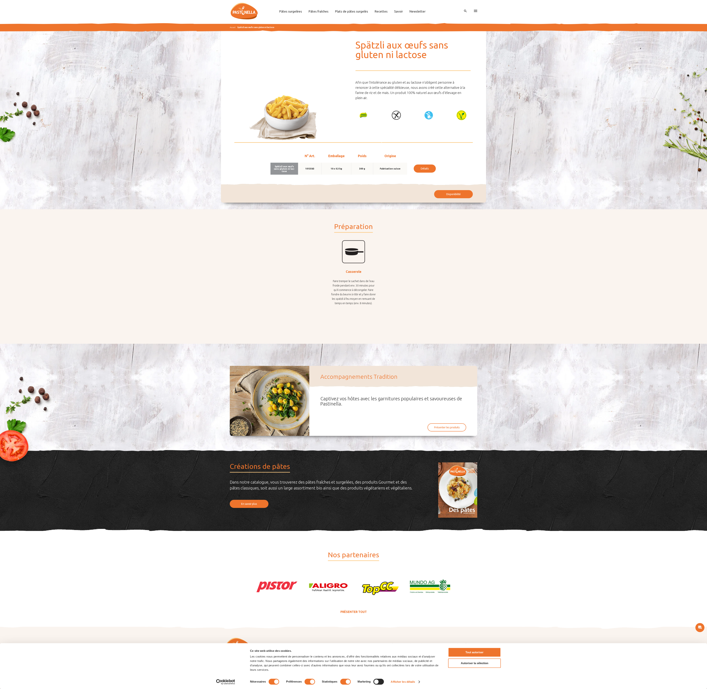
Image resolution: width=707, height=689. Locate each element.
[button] (363, 115)
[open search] (465, 11)
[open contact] (699, 627)
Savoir (398, 11)
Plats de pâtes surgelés (351, 11)
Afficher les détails (403, 681)
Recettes (381, 11)
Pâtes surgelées (290, 11)
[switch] (310, 682)
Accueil (232, 27)
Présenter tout (353, 611)
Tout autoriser (474, 652)
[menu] (475, 11)
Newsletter (417, 11)
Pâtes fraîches (318, 11)
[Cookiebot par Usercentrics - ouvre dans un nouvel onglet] (226, 682)
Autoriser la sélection (474, 663)
